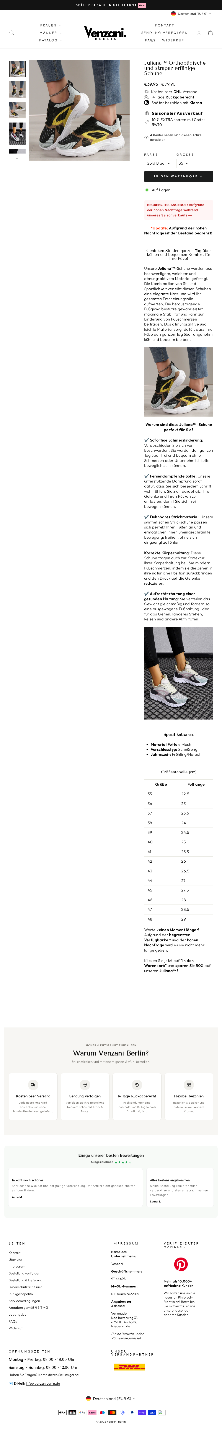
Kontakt (14, 1253)
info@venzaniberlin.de (43, 1383)
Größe (185, 155)
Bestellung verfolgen (24, 1273)
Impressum (17, 1266)
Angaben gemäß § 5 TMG (28, 1307)
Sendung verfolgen (164, 33)
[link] (111, 1182)
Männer (49, 33)
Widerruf (173, 40)
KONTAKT (164, 25)
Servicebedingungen (24, 1301)
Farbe (151, 155)
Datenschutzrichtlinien (25, 1287)
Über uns (15, 1260)
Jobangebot (18, 1314)
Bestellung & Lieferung (26, 1280)
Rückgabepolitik (21, 1294)
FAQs (150, 40)
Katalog (49, 40)
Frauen (49, 25)
